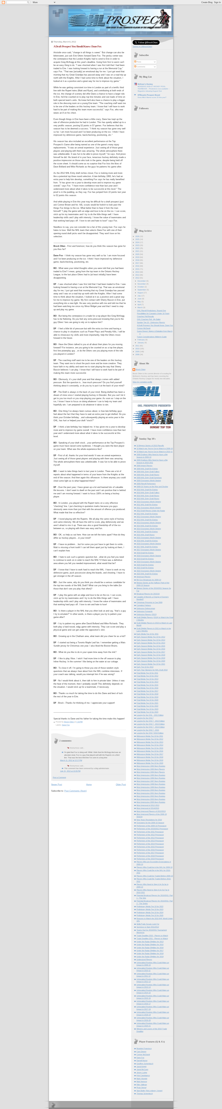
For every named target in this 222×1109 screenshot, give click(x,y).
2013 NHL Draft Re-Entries (147, 520)
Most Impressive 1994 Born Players (151, 772)
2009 (137, 352)
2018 (137, 260)
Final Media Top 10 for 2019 (147, 697)
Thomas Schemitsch (145, 1094)
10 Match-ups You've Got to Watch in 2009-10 (155, 448)
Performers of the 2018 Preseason (150, 856)
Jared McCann (142, 1069)
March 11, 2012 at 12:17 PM (71, 760)
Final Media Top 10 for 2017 (147, 691)
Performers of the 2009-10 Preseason (151, 826)
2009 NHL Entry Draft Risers (148, 475)
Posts (138, 62)
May (139, 302)
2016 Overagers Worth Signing (149, 544)
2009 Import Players (144, 466)
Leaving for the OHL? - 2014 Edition (151, 727)
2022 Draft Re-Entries (145, 568)
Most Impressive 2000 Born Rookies (151, 790)
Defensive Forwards (145, 611)
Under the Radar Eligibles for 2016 (150, 948)
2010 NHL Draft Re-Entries (147, 490)
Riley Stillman (142, 1085)
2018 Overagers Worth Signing (149, 556)
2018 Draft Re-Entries (145, 553)
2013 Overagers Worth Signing (149, 523)
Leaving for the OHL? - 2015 (148, 730)
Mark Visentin (142, 1079)
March (140, 307)
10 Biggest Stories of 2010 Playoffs (150, 446)
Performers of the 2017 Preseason (150, 853)
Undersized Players (144, 959)
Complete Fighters (144, 605)
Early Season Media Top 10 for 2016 (151, 649)
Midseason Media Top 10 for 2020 (150, 763)
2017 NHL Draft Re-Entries (147, 547)
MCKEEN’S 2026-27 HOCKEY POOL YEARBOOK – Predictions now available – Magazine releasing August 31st (154, 89)
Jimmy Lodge (142, 1073)
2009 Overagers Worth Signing (149, 481)
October (140, 287)
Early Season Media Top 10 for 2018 (151, 655)
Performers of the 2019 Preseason (150, 859)
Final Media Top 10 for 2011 (147, 673)
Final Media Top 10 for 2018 (147, 694)
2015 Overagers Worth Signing (149, 538)
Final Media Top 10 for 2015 (147, 685)
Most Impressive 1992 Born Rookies (151, 766)
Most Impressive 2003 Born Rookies (151, 799)
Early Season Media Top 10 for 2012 (151, 637)
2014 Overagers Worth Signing (149, 529)
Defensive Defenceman (146, 608)
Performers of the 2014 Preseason (150, 844)
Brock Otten (140, 369)
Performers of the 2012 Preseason (150, 835)
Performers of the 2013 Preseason (150, 841)
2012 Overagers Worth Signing (149, 517)
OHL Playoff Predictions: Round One (151, 311)
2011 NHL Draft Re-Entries (147, 505)
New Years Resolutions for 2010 (149, 820)
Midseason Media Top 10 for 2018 (150, 757)
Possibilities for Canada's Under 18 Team (153, 313)
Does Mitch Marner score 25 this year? (152, 97)
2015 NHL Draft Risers (146, 535)
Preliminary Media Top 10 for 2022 (150, 906)
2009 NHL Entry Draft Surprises (149, 478)
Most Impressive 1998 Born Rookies (151, 784)
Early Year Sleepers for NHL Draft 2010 (152, 670)
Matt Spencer (142, 1081)
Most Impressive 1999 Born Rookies (151, 787)
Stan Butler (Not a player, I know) (150, 1091)
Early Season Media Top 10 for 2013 (151, 640)
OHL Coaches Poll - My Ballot (148, 319)
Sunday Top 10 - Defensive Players (151, 322)
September (142, 290)
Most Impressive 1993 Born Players (151, 769)
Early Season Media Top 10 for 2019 (151, 658)
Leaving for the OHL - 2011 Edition (150, 715)
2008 (137, 354)
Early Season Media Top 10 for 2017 (151, 652)
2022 (137, 248)
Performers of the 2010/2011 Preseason (152, 829)
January (140, 343)
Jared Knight (141, 1067)
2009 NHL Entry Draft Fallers (148, 472)
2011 (137, 346)
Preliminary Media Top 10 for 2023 (150, 909)
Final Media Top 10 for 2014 (147, 682)
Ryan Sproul (141, 1088)
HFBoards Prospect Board (149, 95)
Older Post (121, 784)
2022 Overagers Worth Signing (149, 571)
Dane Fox (66, 725)
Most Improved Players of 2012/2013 (151, 811)
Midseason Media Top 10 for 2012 (150, 739)
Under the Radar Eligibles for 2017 (150, 951)
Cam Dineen (141, 1052)
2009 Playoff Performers (146, 484)
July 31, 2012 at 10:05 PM (70, 771)
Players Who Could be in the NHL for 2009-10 (154, 867)
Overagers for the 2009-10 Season (150, 823)
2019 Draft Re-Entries (145, 559)
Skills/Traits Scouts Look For (148, 924)
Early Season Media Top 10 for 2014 (151, 643)
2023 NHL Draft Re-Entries (147, 574)
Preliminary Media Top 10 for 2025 (150, 915)
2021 (137, 251)
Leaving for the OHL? (145, 718)
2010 (137, 349)
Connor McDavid (143, 328)
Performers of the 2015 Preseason (150, 847)
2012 (137, 278)
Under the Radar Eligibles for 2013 (150, 942)
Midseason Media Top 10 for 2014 (150, 745)
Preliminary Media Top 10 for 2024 (150, 912)
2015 (137, 269)
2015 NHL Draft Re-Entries (147, 532)
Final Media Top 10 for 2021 (147, 703)
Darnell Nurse (142, 1060)
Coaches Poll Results (145, 316)
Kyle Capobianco (143, 1075)
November (141, 284)
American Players (143, 577)
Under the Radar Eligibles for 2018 (150, 953)
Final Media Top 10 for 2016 (147, 688)
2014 (137, 272)
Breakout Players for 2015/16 (148, 594)
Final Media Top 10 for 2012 (147, 676)
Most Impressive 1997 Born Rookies (151, 781)
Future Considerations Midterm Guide (152, 337)
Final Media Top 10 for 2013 (147, 679)
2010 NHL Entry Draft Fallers (148, 493)
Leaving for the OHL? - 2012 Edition (151, 721)
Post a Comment (59, 777)
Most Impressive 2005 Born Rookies (151, 802)
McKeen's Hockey (145, 84)
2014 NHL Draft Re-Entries (147, 526)
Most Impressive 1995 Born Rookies (151, 775)
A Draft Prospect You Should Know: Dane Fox (155, 325)
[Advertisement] (153, 159)
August (140, 293)
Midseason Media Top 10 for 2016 (150, 751)
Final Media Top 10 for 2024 (147, 712)
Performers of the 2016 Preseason (150, 850)
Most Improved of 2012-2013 (148, 805)
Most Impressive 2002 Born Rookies (151, 796)
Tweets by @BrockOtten (142, 47)
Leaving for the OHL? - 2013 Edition (151, 724)
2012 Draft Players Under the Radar (151, 511)
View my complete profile (142, 382)
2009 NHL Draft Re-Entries (147, 469)
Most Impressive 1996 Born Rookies (151, 778)
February (141, 340)
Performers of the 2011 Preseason (150, 832)
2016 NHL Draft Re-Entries (147, 541)
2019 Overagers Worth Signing (149, 562)
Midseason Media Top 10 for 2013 (150, 742)
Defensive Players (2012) (147, 614)
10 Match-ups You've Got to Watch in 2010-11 (155, 452)
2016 (137, 266)
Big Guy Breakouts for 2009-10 (149, 580)
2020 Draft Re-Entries (145, 565)
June (139, 299)
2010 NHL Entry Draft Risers (148, 496)
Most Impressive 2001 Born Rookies (151, 793)
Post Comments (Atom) (75, 791)
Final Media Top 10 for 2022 (147, 706)
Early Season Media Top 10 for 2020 (151, 661)
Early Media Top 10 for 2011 (147, 634)
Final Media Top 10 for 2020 (147, 700)
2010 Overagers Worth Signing (149, 502)
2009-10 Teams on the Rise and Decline (152, 487)
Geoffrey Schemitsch (145, 1064)
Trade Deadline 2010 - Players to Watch (152, 936)
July (139, 296)
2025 (137, 239)
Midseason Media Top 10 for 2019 (150, 760)
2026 (137, 236)
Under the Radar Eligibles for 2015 (150, 945)
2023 (137, 245)
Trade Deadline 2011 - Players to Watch (152, 938)
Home (89, 784)
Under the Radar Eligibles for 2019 (150, 957)
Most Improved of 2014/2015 (148, 808)
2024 (137, 242)
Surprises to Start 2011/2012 (148, 927)
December (141, 281)
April (139, 305)
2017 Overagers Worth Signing (149, 550)
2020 (137, 254)
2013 (137, 275)
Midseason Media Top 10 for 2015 (150, 748)
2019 (137, 257)
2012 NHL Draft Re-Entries (147, 514)
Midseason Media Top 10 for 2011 (150, 736)
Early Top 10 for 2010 (145, 667)
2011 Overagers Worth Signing (149, 508)
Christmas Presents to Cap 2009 (149, 602)
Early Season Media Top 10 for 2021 (151, 664)
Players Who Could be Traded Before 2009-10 (155, 876)
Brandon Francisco (144, 1048)
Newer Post (56, 784)
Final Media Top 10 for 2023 (147, 709)
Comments (140, 67)
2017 (137, 263)
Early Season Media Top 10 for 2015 (151, 646)
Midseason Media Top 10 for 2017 (150, 754)
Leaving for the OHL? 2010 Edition (150, 733)
